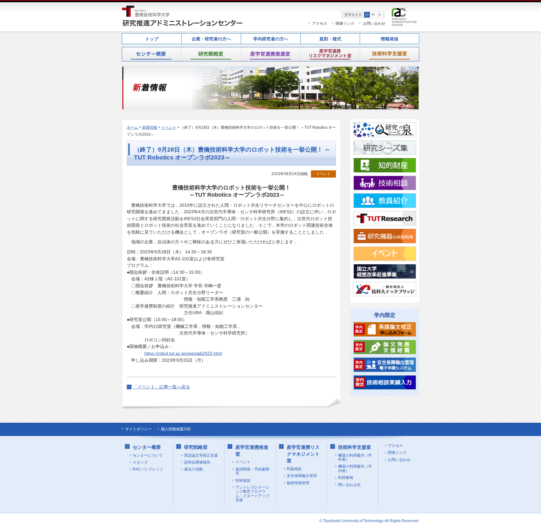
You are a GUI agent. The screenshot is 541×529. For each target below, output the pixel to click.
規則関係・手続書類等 (252, 471)
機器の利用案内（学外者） (355, 458)
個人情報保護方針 (176, 429)
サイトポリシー (138, 429)
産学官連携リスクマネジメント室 (330, 54)
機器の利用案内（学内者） (355, 468)
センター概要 (151, 54)
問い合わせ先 (349, 485)
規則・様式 (330, 39)
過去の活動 (193, 469)
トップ (151, 39)
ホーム (132, 127)
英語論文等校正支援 (201, 456)
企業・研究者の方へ (211, 39)
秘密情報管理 (298, 483)
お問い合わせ (374, 23)
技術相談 (242, 481)
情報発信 (389, 39)
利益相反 (294, 469)
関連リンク (345, 23)
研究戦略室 (211, 54)
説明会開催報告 (197, 462)
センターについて (148, 456)
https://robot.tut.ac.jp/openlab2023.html (183, 353)
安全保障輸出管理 (302, 476)
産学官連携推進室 (270, 54)
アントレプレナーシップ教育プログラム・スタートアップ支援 (252, 493)
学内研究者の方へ (270, 39)
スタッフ (140, 462)
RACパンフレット (148, 469)
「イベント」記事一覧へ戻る (161, 386)
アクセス (319, 23)
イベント (168, 127)
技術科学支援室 (389, 54)
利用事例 (345, 478)
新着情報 (149, 127)
